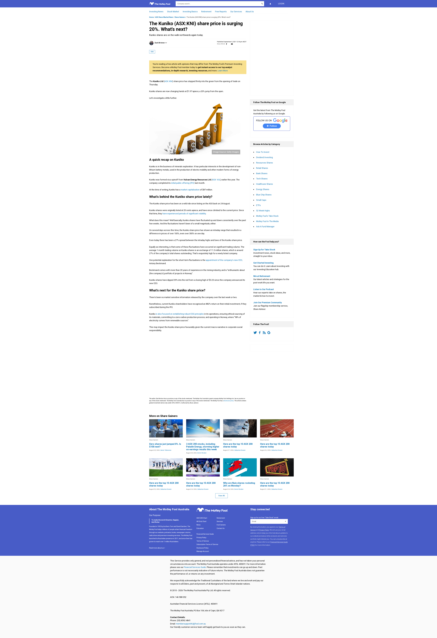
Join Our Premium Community (267, 302)
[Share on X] (229, 43)
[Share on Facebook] (226, 43)
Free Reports (221, 11)
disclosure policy (229, 401)
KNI (152, 52)
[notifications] (270, 3)
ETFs (258, 205)
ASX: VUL (216, 179)
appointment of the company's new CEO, (224, 260)
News (199, 525)
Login (281, 3)
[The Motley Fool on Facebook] (260, 333)
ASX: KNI (168, 81)
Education (200, 528)
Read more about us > (157, 548)
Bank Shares (261, 173)
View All (221, 496)
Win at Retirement (261, 276)
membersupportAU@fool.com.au (191, 624)
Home (151, 17)
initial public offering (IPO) (182, 183)
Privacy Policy (201, 537)
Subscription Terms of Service (207, 544)
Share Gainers (180, 17)
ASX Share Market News (164, 17)
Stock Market (173, 11)
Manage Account (203, 551)
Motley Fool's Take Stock (267, 216)
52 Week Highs (263, 210)
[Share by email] (232, 43)
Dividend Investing (264, 157)
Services (220, 521)
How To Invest (262, 152)
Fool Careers (221, 525)
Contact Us (221, 528)
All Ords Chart (201, 521)
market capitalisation (190, 189)
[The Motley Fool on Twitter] (255, 333)
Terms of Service (203, 541)
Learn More (223, 70)
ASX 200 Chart (202, 518)
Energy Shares (262, 189)
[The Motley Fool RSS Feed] (264, 333)
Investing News (156, 11)
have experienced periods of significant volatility (184, 213)
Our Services (236, 11)
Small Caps (261, 200)
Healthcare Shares (264, 184)
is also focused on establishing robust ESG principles (180, 314)
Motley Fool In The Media (267, 221)
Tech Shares (262, 178)
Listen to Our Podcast (263, 289)
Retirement (206, 11)
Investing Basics (190, 11)
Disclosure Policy (202, 548)
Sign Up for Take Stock (264, 249)
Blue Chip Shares (264, 194)
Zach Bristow (160, 43)
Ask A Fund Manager (265, 226)
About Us (250, 11)
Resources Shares (264, 163)
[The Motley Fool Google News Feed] (269, 333)
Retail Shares (262, 168)
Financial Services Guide (205, 534)
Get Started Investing (263, 263)
